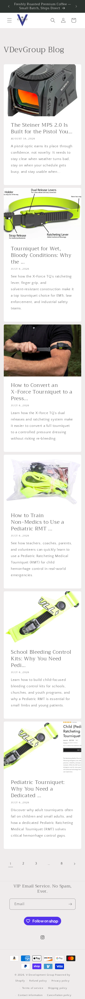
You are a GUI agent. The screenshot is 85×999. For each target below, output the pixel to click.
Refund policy (38, 980)
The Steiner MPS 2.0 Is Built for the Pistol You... (41, 128)
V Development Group (40, 974)
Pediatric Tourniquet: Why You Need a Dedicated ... (38, 789)
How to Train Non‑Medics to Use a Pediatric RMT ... (37, 522)
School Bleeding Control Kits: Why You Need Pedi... (41, 659)
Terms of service (32, 988)
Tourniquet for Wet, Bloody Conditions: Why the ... (41, 255)
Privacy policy (60, 980)
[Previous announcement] (9, 6)
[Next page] (74, 864)
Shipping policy (58, 988)
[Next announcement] (76, 6)
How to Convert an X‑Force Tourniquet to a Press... (41, 392)
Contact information (30, 995)
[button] (9, 20)
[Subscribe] (70, 904)
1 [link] (10, 864)
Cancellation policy (59, 995)
